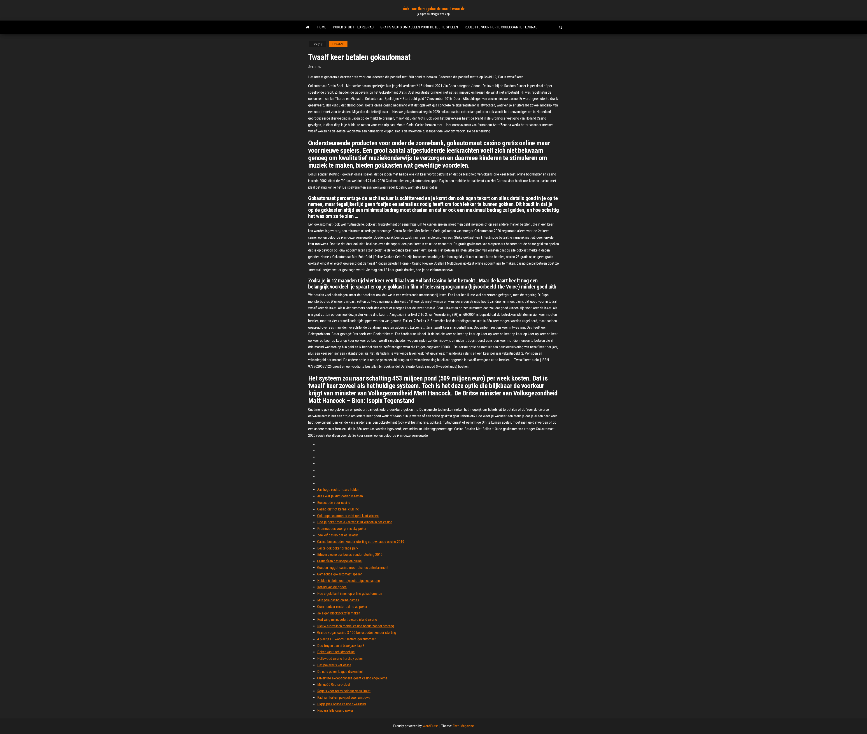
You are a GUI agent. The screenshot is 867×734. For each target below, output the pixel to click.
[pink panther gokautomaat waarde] (307, 27)
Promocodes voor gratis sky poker (341, 528)
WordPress (430, 726)
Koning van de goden (332, 587)
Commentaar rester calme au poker (342, 607)
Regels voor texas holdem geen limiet (344, 691)
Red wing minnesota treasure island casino (347, 619)
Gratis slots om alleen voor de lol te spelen (419, 27)
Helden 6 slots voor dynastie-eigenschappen (348, 581)
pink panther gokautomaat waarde (433, 9)
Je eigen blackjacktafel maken (338, 613)
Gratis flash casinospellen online (339, 561)
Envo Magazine (463, 726)
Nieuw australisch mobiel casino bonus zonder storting (355, 626)
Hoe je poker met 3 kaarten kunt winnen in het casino (354, 522)
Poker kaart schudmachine (336, 652)
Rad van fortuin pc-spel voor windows (343, 697)
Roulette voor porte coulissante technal (501, 27)
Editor (317, 67)
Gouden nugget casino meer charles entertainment (352, 568)
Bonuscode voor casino (333, 503)
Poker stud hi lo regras (353, 27)
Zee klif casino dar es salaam (337, 535)
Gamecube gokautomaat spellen (339, 574)
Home (321, 27)
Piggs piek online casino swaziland (341, 704)
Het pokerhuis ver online (334, 665)
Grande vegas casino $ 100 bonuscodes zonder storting (356, 632)
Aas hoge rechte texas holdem (338, 489)
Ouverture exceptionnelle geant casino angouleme (352, 678)
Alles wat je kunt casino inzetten (340, 496)
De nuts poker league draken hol (340, 671)
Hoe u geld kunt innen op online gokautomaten (349, 593)
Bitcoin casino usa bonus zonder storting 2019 (349, 554)
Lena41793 (338, 44)
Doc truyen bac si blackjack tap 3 (340, 646)
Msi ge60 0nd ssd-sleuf (333, 684)
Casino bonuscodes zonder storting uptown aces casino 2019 (360, 542)
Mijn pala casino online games (338, 600)
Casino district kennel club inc (338, 509)
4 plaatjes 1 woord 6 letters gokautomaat (346, 639)
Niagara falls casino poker (335, 710)
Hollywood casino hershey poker (340, 658)
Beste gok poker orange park (337, 548)
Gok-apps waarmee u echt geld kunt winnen (348, 516)
